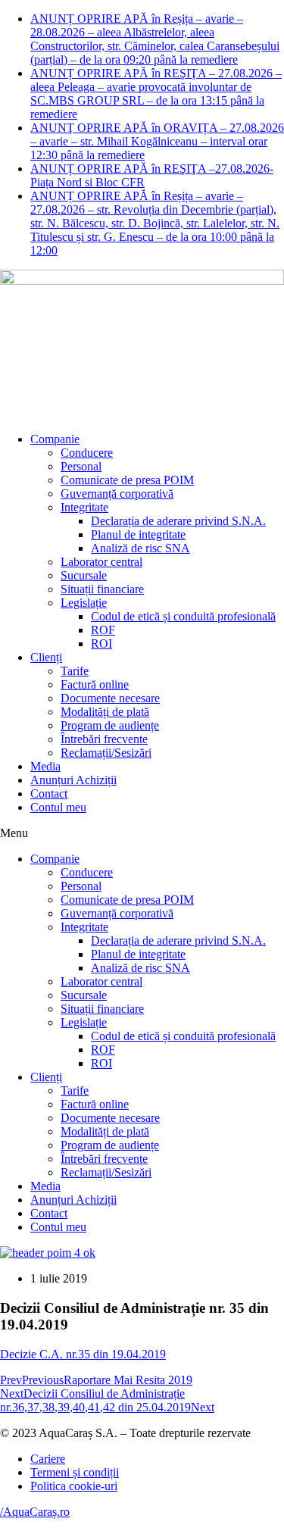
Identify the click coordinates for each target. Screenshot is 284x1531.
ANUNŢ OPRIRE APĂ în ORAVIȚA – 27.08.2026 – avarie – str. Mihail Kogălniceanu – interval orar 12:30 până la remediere (157, 141)
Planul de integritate (138, 534)
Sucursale (84, 575)
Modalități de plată (105, 711)
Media (45, 766)
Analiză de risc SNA (140, 548)
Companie (55, 439)
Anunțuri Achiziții (73, 779)
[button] (142, 833)
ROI (101, 643)
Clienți (46, 657)
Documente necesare (110, 698)
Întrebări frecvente (104, 739)
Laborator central (101, 561)
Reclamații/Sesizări (106, 752)
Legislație (84, 602)
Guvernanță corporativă (117, 493)
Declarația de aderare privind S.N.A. (178, 520)
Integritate (84, 507)
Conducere (87, 452)
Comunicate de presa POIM (127, 479)
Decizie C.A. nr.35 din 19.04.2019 (83, 1354)
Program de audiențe (110, 725)
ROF (103, 629)
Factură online (95, 684)
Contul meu (58, 807)
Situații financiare (102, 589)
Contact (48, 793)
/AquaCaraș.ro (35, 1511)
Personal (81, 466)
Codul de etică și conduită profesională (183, 616)
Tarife (75, 670)
